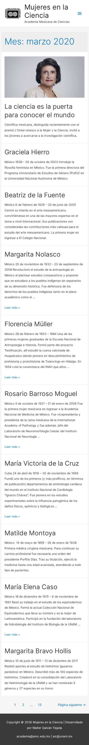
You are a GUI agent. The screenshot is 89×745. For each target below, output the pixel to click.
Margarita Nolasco (32, 254)
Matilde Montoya (30, 533)
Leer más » (12, 307)
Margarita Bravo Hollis (38, 651)
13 (39, 705)
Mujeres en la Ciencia (46, 11)
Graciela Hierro (27, 152)
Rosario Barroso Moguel (41, 393)
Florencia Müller (29, 324)
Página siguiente (72, 705)
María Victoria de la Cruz (42, 463)
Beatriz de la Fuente (35, 195)
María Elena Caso (31, 587)
